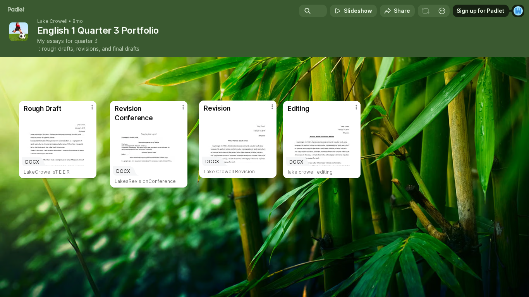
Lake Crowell (52, 21)
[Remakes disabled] (425, 11)
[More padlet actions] (442, 11)
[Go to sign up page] (518, 11)
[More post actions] (356, 107)
